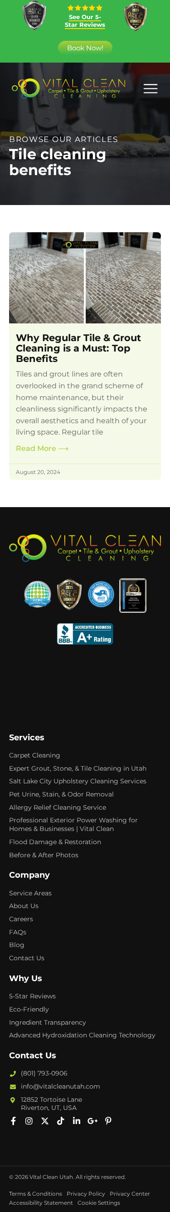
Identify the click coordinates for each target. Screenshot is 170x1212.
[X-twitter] (45, 1121)
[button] (150, 89)
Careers (21, 919)
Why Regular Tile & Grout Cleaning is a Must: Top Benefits (78, 348)
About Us (24, 906)
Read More (42, 448)
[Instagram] (29, 1121)
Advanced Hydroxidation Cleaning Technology (82, 1035)
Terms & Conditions (35, 1193)
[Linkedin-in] (77, 1121)
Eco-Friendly (29, 1009)
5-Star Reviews (32, 996)
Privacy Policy (86, 1193)
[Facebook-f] (13, 1121)
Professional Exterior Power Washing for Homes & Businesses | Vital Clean (73, 824)
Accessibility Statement (41, 1202)
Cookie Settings (99, 1202)
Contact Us (26, 958)
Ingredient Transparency (47, 1022)
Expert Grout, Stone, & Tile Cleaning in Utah (77, 768)
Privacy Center (130, 1193)
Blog (16, 945)
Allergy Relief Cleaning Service (57, 807)
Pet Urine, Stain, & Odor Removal (61, 794)
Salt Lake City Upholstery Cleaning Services (77, 781)
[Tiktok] (61, 1121)
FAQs (17, 932)
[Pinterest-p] (108, 1121)
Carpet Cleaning (34, 755)
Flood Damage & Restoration (55, 842)
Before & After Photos (43, 855)
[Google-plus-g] (92, 1121)
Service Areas (30, 893)
